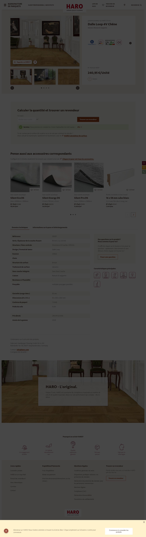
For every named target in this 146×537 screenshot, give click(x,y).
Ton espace (20, 116)
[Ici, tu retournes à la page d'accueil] (73, 513)
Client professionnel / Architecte (41, 5)
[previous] (127, 214)
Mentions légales (80, 487)
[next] (133, 214)
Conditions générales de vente (84, 471)
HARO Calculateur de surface (75, 136)
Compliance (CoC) (80, 491)
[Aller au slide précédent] (12, 88)
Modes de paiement (48, 475)
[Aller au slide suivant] (77, 88)
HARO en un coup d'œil (18, 475)
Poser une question (107, 257)
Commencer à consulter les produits (118, 531)
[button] (144, 163)
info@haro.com (23, 350)
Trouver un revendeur (88, 119)
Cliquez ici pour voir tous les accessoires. (78, 159)
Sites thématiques (16, 482)
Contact (13, 490)
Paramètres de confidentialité (84, 499)
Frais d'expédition (48, 471)
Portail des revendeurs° (18, 478)
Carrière (13, 486)
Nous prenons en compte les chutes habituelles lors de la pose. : (53, 127)
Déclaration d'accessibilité (83, 495)
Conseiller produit (16, 471)
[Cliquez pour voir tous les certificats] (130, 43)
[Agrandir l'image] (75, 62)
